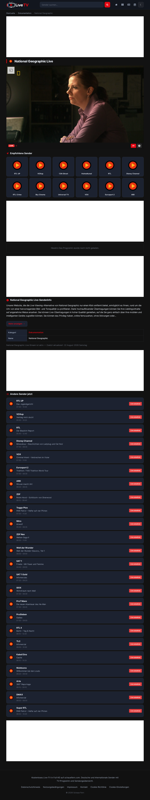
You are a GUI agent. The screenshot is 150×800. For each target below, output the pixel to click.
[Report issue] (139, 146)
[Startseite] (116, 4)
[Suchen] (107, 4)
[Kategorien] (122, 4)
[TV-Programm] (135, 4)
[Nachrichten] (128, 4)
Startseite (10, 13)
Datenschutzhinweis (30, 787)
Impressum (72, 787)
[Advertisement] (75, 36)
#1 (133, 146)
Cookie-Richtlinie (98, 787)
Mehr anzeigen (15, 324)
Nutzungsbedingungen (53, 787)
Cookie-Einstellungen (119, 787)
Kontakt (84, 787)
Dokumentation (24, 13)
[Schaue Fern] (17, 4)
